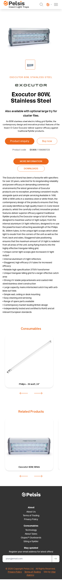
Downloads (31, 169)
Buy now (47, 141)
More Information (31, 161)
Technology (31, 530)
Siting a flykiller (31, 541)
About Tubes (31, 534)
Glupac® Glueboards (31, 538)
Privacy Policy (31, 519)
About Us (31, 512)
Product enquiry (19, 141)
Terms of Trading (31, 516)
